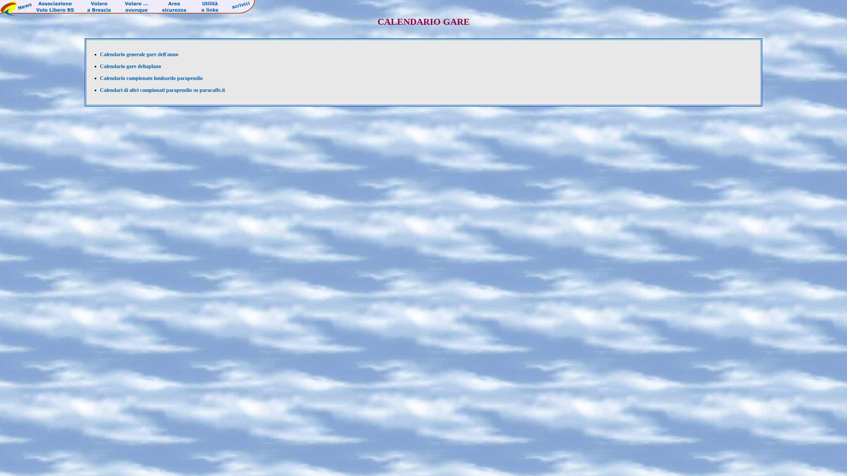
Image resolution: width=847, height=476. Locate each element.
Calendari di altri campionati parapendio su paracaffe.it (162, 90)
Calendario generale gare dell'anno (139, 54)
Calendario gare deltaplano (130, 66)
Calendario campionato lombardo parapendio (151, 78)
